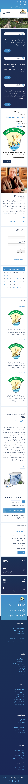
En (15, 4)
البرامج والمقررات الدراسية (18, 664)
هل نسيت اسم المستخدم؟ (18, 259)
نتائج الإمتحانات (21, 674)
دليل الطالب (22, 669)
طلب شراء (22, 306)
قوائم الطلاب (22, 666)
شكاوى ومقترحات (19, 699)
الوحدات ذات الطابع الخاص (18, 727)
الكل (23, 502)
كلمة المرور (22, 242)
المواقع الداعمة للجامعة (18, 702)
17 (4, 281)
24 (4, 284)
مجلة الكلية (21, 636)
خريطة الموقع (15, 610)
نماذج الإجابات (21, 671)
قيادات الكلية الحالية (18, 689)
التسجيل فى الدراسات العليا (17, 638)
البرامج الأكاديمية (15, 502)
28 (14, 287)
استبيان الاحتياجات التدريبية (17, 7)
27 (17, 287)
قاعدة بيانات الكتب (19, 755)
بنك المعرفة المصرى (18, 758)
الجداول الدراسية (21, 659)
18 (23, 284)
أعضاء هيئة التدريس (19, 767)
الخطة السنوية (21, 722)
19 (20, 284)
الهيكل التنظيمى (20, 694)
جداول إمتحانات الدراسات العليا (16, 641)
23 (7, 284)
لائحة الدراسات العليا (18, 628)
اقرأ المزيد (21, 552)
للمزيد (22, 467)
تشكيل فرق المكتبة (19, 750)
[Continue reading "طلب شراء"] (16, 318)
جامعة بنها (5, 777)
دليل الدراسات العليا (19, 631)
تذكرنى (23, 249)
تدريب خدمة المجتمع (20, 730)
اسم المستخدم (21, 235)
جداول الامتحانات (21, 661)
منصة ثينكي (21, 769)
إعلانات (19, 123)
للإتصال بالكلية (15, 605)
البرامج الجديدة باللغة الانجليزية (17, 505)
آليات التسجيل (20, 633)
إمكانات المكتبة (20, 753)
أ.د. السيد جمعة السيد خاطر (18, 217)
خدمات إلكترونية (19, 704)
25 (23, 287)
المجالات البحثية (20, 697)
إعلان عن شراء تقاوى (14, 116)
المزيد (7, 51)
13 (17, 281)
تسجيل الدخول (22, 4)
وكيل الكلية (22, 720)
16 (7, 281)
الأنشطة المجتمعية (20, 725)
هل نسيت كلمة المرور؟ (19, 256)
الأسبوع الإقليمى (21, 732)
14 (14, 281)
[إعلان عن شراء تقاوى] (14, 139)
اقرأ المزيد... (7, 161)
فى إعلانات (13, 334)
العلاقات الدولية (14, 615)
